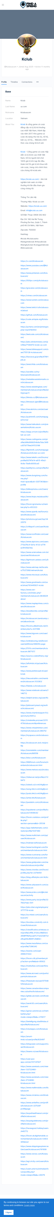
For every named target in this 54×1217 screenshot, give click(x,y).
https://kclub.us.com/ (30, 179)
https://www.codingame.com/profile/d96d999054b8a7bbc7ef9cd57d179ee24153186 (34, 442)
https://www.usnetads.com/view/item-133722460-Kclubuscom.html (34, 1069)
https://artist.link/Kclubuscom (33, 798)
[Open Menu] (2, 5)
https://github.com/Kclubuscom (34, 315)
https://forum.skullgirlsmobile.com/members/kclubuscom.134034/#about (34, 1139)
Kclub (23, 124)
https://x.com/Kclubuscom (32, 261)
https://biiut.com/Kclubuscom (33, 758)
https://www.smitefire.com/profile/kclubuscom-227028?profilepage (34, 1105)
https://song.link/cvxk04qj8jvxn (34, 789)
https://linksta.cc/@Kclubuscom (34, 397)
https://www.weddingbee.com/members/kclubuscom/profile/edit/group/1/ (34, 390)
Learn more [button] (29, 1205)
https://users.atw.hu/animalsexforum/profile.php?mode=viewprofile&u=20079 (34, 1172)
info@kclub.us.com (34, 210)
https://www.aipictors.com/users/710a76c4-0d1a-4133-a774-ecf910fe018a (34, 544)
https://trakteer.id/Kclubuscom (34, 843)
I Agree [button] (9, 1212)
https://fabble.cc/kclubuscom (33, 686)
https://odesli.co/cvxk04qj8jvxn (34, 784)
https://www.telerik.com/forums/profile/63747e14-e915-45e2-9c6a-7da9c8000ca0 (34, 460)
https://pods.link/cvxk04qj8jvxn (34, 793)
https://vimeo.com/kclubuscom (34, 295)
